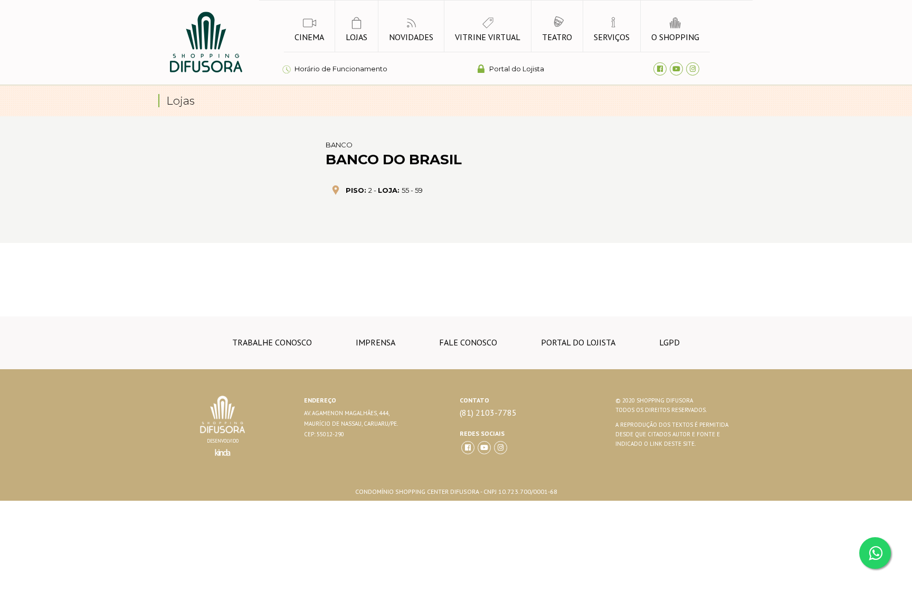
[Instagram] (692, 69)
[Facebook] (660, 69)
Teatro (557, 37)
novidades (411, 37)
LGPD (669, 342)
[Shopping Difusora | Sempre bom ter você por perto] (205, 71)
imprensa (375, 342)
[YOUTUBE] (484, 447)
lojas (356, 37)
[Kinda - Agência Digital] (223, 458)
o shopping (675, 37)
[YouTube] (676, 69)
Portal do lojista (578, 342)
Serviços (612, 37)
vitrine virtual (487, 37)
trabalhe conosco (272, 342)
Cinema (309, 37)
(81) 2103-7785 (488, 413)
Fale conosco (468, 342)
